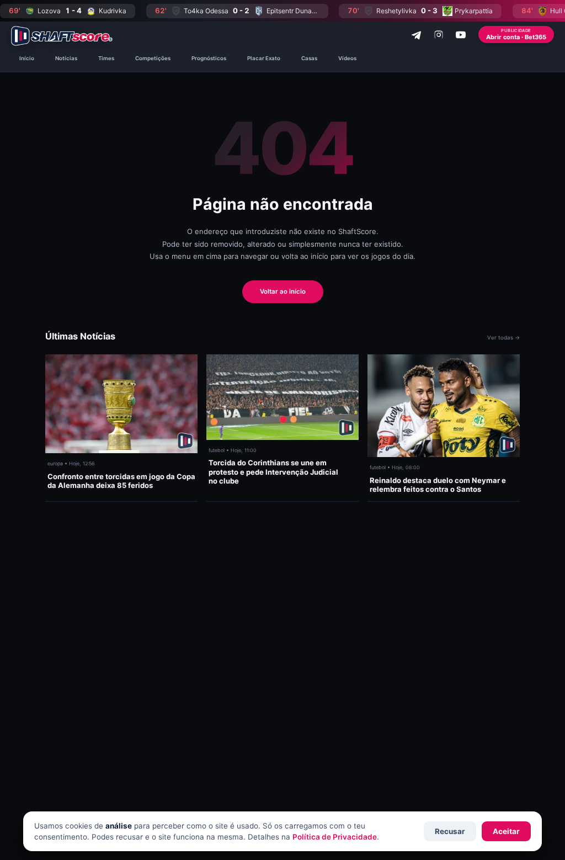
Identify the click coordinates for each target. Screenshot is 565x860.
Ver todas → (503, 338)
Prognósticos (208, 58)
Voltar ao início (283, 291)
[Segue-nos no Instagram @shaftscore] (438, 35)
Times (106, 58)
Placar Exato (263, 58)
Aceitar (506, 831)
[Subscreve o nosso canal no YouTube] (461, 35)
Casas (309, 58)
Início (26, 58)
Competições (152, 58)
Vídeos (347, 58)
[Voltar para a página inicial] (62, 36)
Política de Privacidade (334, 836)
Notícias (66, 58)
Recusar (450, 831)
